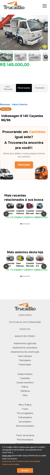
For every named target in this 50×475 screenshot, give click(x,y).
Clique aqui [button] (6, 456)
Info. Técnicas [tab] (8, 88)
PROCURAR (24, 165)
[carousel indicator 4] (27, 224)
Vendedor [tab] (40, 88)
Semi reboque (25, 356)
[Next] (44, 214)
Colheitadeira (25, 417)
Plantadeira (25, 360)
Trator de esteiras (25, 435)
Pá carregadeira (25, 413)
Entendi (25, 470)
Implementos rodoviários (25, 347)
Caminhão (25, 378)
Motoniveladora (25, 439)
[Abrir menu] (45, 6)
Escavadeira (25, 421)
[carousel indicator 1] (21, 224)
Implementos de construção (25, 352)
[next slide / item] (46, 57)
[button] (6, 56)
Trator (25, 409)
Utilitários (25, 391)
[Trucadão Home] (25, 5)
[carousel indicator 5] (29, 224)
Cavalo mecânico (25, 382)
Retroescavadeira (25, 426)
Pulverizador (25, 364)
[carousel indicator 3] (25, 224)
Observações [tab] (24, 88)
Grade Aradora (25, 374)
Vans (25, 395)
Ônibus (25, 386)
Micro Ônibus (25, 404)
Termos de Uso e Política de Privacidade (20, 461)
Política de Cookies (10, 464)
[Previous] (6, 214)
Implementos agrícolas (25, 343)
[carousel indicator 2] (23, 224)
